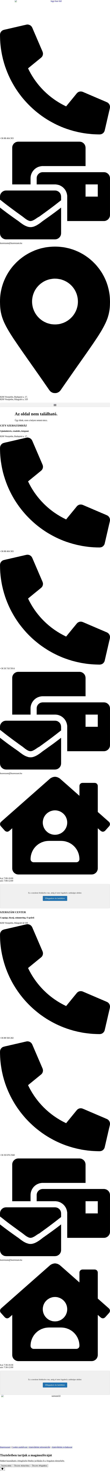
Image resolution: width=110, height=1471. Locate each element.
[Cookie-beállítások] (2, 1469)
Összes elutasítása (21, 1466)
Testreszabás (6, 1466)
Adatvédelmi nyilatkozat (62, 1447)
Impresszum (5, 1447)
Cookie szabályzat (20, 1447)
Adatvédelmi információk (39, 1447)
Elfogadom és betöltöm (55, 898)
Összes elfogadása (39, 1466)
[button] (55, 405)
